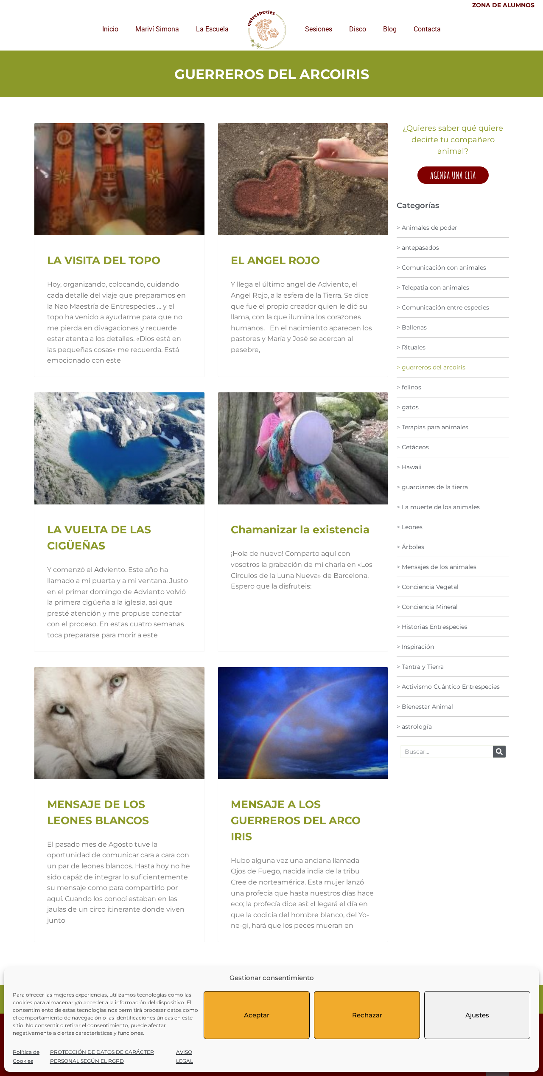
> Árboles (410, 547)
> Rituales (411, 347)
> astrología (414, 726)
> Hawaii (409, 467)
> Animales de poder (427, 227)
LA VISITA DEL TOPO (103, 260)
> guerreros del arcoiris (431, 367)
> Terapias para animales (432, 427)
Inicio (110, 29)
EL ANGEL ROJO (275, 260)
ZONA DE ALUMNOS (503, 5)
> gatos (408, 407)
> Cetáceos (413, 447)
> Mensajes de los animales (436, 567)
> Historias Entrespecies (432, 627)
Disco (357, 29)
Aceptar (256, 1015)
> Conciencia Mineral (427, 607)
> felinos (409, 387)
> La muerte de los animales (438, 507)
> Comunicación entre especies (443, 307)
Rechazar (367, 1015)
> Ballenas (412, 327)
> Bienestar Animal (425, 706)
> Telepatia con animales (433, 287)
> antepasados (418, 247)
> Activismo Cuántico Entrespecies (448, 686)
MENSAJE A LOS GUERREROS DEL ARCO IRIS (296, 820)
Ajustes (477, 1015)
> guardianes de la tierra (432, 487)
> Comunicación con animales (441, 267)
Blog (390, 29)
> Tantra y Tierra (420, 666)
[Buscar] (499, 752)
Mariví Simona (157, 29)
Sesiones (318, 29)
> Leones (410, 527)
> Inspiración (415, 647)
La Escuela (212, 29)
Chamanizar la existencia (300, 529)
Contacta (427, 29)
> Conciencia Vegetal (428, 587)
